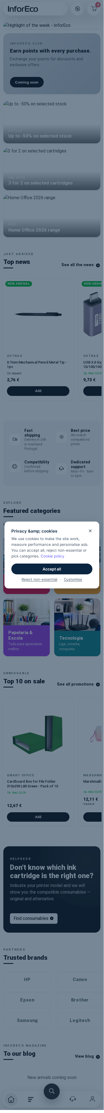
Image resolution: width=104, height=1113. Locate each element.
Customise (73, 579)
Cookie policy (52, 556)
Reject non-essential (39, 579)
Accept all (52, 569)
